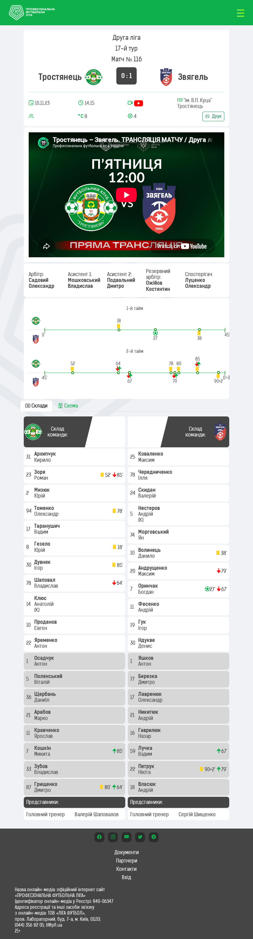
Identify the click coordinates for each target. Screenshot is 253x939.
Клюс (41, 598)
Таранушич (47, 526)
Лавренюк (150, 694)
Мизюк (42, 490)
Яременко (46, 640)
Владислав (46, 586)
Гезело (43, 544)
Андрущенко (153, 568)
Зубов (41, 766)
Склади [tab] (39, 406)
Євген (41, 628)
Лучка (146, 748)
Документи (126, 852)
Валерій (147, 496)
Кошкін (43, 748)
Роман (41, 478)
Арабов (43, 712)
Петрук (147, 766)
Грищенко (46, 784)
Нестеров (149, 508)
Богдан (146, 592)
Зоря (40, 472)
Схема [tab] (70, 406)
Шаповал (45, 580)
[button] (119, 324)
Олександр (47, 514)
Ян (141, 538)
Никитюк (149, 712)
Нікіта (145, 772)
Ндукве (147, 640)
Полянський (49, 676)
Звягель (193, 77)
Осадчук (44, 658)
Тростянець (60, 77)
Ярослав (44, 736)
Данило (147, 556)
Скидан (147, 490)
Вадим (41, 532)
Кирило (43, 460)
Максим (147, 460)
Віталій (42, 682)
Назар (145, 736)
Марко (41, 718)
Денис (145, 646)
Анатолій (44, 604)
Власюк (147, 784)
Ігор (39, 568)
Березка (148, 676)
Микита (42, 754)
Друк (216, 116)
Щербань (45, 694)
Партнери (126, 861)
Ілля (143, 478)
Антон (41, 646)
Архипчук (45, 454)
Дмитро (43, 790)
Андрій (146, 514)
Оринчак (148, 586)
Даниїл (42, 700)
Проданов (46, 622)
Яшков (146, 658)
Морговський (154, 532)
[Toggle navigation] (240, 13)
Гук (142, 622)
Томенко (44, 508)
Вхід (126, 877)
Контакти (126, 869)
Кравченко (47, 730)
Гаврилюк (150, 730)
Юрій (40, 496)
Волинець (150, 550)
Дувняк (43, 562)
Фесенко (149, 604)
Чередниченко (155, 472)
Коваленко (151, 454)
